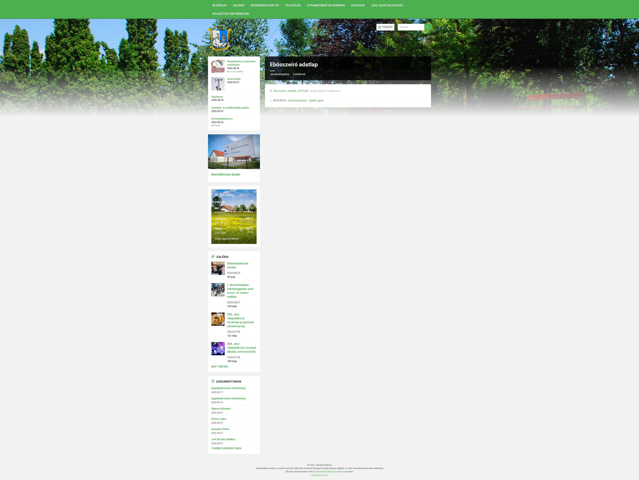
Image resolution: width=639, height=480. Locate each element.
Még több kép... (220, 366)
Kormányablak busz (222, 118)
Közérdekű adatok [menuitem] (265, 5)
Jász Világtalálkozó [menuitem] (387, 5)
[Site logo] (219, 49)
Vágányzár (217, 96)
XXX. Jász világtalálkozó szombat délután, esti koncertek (241, 347)
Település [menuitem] (293, 5)
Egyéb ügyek (316, 100)
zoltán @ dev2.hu (319, 475)
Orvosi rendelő (236, 71)
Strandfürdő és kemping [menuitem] (326, 5)
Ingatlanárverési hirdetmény (228, 388)
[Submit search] (427, 27)
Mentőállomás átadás (225, 174)
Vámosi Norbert (221, 408)
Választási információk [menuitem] (230, 13)
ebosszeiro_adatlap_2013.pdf (291, 90)
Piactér (217, 125)
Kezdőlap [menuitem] (219, 5)
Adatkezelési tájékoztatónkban (328, 471)
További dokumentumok (226, 448)
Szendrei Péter (220, 429)
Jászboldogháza (279, 74)
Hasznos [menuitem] (358, 5)
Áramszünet (233, 79)
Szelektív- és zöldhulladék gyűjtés (230, 107)
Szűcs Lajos (218, 418)
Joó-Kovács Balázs (223, 439)
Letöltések (299, 74)
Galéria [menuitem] (239, 5)
